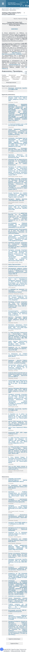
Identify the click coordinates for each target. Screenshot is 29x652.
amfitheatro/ (19, 54)
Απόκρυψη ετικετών (11, 82)
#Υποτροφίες (5, 80)
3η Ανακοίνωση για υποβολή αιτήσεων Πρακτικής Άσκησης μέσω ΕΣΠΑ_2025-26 (17, 487)
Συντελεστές (7, 650)
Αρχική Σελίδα (5, 8)
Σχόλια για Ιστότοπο (16, 650)
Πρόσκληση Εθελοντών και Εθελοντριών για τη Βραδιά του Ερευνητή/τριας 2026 (17, 156)
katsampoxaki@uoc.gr (14, 64)
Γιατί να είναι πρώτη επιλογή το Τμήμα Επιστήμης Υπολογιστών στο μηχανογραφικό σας (17, 468)
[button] (1, 649)
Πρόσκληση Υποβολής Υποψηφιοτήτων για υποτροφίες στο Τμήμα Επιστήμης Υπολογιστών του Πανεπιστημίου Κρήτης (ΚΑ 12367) (17, 494)
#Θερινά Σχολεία (16, 76)
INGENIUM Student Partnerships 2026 (17, 266)
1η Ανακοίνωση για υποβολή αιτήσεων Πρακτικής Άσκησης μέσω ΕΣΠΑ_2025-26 (17, 355)
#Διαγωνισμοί (12, 75)
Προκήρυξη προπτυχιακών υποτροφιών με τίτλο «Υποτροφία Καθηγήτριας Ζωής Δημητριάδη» (17, 500)
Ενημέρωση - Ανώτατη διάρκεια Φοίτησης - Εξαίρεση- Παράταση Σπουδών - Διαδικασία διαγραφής (17, 362)
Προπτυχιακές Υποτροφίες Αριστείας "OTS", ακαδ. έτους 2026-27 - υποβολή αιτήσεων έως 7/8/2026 (17, 150)
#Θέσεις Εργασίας (11, 287)
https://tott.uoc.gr (16, 52)
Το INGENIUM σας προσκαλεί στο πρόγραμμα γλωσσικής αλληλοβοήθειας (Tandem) (17, 291)
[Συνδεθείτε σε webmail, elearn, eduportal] (28, 6)
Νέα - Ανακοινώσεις (15, 8)
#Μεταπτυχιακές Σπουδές (19, 77)
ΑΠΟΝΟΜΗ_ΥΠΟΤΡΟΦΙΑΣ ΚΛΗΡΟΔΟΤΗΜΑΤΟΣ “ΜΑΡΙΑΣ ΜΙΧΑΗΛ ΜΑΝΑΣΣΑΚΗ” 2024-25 (17, 480)
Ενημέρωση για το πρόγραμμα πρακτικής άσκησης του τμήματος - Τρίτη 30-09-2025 (17, 349)
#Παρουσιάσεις (6, 79)
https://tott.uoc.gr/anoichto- (9, 54)
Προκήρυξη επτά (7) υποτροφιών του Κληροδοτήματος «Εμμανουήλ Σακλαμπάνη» (17, 529)
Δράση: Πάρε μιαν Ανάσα (14, 264)
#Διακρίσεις (24, 75)
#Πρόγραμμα (15, 79)
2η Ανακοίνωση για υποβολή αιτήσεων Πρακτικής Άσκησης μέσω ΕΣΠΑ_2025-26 (17, 540)
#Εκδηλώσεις (5, 76)
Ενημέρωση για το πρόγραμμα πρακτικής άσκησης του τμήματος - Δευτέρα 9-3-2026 (17, 534)
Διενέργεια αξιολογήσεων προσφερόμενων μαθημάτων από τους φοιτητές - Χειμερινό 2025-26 (17, 568)
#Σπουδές (24, 79)
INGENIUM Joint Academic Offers (16, 596)
